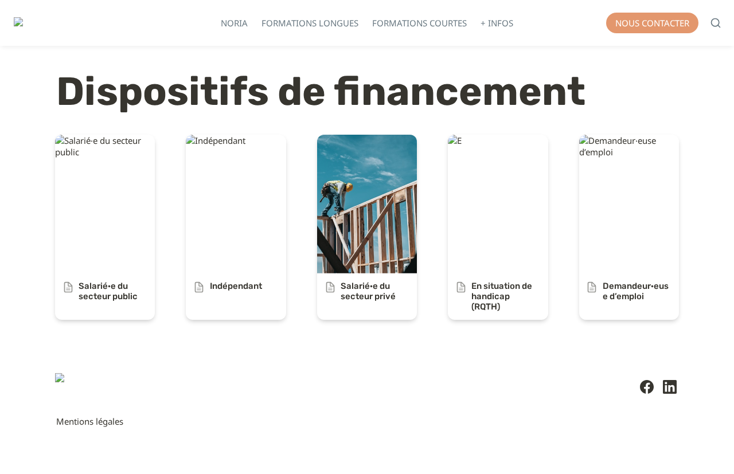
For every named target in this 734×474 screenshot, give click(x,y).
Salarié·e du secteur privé (366, 140)
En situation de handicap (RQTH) (496, 146)
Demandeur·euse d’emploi (613, 146)
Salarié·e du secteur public (93, 146)
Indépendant (211, 140)
